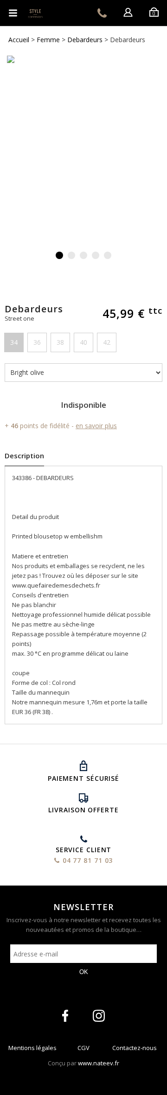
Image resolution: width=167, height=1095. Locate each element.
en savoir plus (96, 425)
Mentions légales (32, 1050)
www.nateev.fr (98, 1063)
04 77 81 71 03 (102, 13)
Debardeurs (85, 39)
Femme (48, 39)
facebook (65, 1016)
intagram (99, 1016)
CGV (83, 1050)
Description (24, 455)
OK (83, 971)
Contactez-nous (134, 1050)
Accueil (18, 39)
